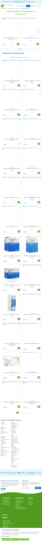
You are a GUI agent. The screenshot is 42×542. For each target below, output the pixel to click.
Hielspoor (12, 456)
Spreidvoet (12, 460)
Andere (12, 437)
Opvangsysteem (13, 431)
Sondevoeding (13, 446)
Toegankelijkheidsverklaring (20, 508)
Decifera (31, 167)
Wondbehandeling (4, 455)
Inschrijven (38, 487)
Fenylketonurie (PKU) (14, 439)
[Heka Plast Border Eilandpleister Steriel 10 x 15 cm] (32, 186)
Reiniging (12, 433)
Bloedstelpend (3, 450)
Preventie (2, 424)
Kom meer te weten (5, 536)
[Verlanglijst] (37, 6)
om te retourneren (24, 473)
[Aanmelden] (35, 6)
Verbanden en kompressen (5, 439)
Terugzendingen (18, 502)
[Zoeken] (28, 6)
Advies (29, 499)
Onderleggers (13, 430)
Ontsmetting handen (14, 450)
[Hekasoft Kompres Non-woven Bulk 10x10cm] (32, 69)
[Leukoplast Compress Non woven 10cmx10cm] (12, 127)
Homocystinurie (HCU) (14, 441)
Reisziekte (2, 446)
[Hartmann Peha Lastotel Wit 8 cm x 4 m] (32, 127)
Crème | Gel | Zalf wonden (5, 451)
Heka (11, 36)
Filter (21, 49)
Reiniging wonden (3, 453)
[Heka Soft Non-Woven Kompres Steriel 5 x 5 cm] (12, 273)
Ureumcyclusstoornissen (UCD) (15, 449)
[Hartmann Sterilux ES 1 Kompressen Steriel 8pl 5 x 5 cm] (32, 390)
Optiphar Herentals (6, 520)
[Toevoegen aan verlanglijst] (19, 61)
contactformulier (4, 486)
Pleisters (2, 452)
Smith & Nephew (32, 371)
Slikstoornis (12, 445)
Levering (17, 504)
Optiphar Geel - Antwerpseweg (6, 527)
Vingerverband (3, 443)
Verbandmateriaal (3, 442)
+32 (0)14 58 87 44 (6, 501)
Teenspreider (13, 461)
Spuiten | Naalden (14, 465)
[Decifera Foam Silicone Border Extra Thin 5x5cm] (12, 390)
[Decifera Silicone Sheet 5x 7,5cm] (32, 156)
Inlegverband (13, 428)
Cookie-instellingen (25, 539)
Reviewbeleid (30, 502)
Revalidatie (13, 462)
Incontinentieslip (13, 427)
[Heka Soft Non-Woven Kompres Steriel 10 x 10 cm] (12, 244)
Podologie (12, 453)
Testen (2, 430)
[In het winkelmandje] (18, 44)
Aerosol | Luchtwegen (14, 423)
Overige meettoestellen (4, 432)
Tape (12, 463)
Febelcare (12, 371)
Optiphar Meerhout (6, 522)
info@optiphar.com (6, 499)
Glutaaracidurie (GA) (14, 440)
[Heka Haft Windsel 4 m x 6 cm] (12, 215)
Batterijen (2, 433)
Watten (2, 454)
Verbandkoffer (3, 441)
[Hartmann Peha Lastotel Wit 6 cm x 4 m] (32, 215)
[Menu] (2, 6)
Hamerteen (13, 455)
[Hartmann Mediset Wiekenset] (32, 98)
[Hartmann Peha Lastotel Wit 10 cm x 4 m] (12, 98)
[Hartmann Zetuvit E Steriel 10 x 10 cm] (31, 27)
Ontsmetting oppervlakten (15, 451)
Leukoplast (12, 137)
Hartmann (31, 36)
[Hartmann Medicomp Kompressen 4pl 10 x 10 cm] (32, 273)
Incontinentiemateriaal (14, 425)
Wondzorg (2, 449)
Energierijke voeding (14, 438)
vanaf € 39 (7, 1)
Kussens (12, 435)
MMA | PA (12, 444)
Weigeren (16, 539)
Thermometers (3, 431)
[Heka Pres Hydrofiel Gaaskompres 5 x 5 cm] (12, 302)
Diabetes (2, 429)
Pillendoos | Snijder (14, 452)
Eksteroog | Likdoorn (14, 454)
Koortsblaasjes (3, 438)
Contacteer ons (7, 498)
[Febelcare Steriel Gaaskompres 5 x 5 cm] (12, 361)
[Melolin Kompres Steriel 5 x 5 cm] (32, 361)
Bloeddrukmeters (3, 428)
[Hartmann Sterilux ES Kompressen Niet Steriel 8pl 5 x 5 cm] (12, 332)
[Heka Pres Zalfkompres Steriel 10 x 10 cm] (12, 186)
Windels (2, 444)
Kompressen (3, 440)
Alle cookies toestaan (6, 539)
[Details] (19, 144)
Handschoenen (13, 424)
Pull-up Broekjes (13, 432)
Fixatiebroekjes (13, 426)
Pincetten (2, 448)
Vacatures (30, 504)
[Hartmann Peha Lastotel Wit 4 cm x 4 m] (32, 332)
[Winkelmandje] (40, 6)
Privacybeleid (18, 505)
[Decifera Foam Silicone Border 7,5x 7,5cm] (32, 302)
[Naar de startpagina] (10, 6)
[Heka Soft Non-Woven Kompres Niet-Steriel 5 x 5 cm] (11, 27)
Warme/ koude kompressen (5, 447)
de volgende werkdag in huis (13, 473)
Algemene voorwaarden (20, 507)
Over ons (30, 501)
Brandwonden (3, 437)
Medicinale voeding (14, 436)
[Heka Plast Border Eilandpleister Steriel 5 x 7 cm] (12, 156)
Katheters (12, 429)
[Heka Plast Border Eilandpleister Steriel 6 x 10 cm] (32, 244)
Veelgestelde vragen (19, 501)
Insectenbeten (3, 423)
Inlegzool (12, 457)
